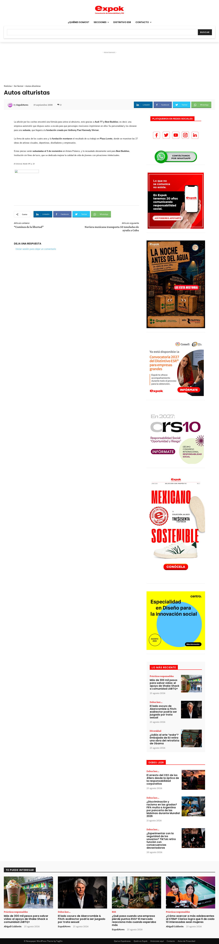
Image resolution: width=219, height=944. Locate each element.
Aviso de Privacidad (186, 941)
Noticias (8, 86)
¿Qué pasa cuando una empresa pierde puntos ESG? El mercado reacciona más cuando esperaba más (134, 920)
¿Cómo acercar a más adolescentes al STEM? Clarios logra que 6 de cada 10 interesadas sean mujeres (190, 919)
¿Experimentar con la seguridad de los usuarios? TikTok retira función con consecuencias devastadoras (161, 840)
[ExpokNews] (10, 104)
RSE (114, 912)
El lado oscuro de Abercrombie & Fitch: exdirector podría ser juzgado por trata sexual (163, 711)
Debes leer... (156, 702)
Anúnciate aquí (157, 941)
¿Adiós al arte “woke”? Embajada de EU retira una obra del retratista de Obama (164, 739)
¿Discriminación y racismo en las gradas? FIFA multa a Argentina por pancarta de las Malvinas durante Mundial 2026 (163, 809)
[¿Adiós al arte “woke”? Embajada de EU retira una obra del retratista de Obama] (191, 738)
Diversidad (155, 731)
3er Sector (18, 86)
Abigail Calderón (12, 926)
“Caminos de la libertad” (29, 226)
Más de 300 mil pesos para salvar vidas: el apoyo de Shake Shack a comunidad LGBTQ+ (164, 684)
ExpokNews (22, 105)
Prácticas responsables (162, 676)
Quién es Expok (140, 941)
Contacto (171, 941)
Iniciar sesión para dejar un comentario (36, 249)
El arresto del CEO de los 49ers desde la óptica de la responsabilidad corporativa (163, 779)
